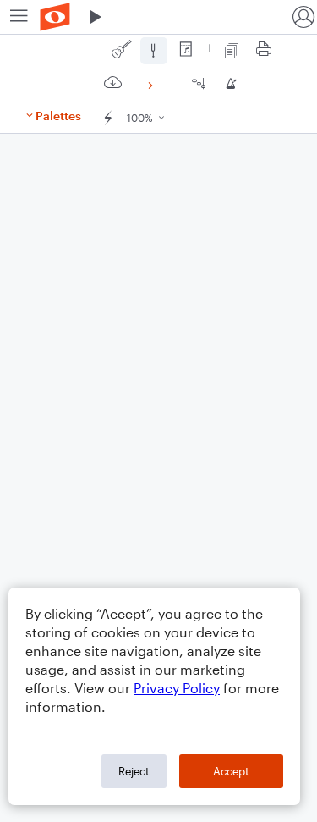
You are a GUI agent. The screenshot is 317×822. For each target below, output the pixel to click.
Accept (231, 771)
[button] (95, 17)
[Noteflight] (55, 17)
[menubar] (158, 17)
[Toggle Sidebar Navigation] (19, 17)
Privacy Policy (177, 688)
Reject (134, 771)
